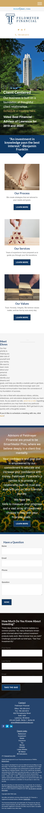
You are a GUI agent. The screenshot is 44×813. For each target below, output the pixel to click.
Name (4, 546)
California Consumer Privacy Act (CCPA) (18, 786)
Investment (22, 736)
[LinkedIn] (22, 29)
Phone (4, 570)
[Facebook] (24, 29)
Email (4, 558)
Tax (22, 743)
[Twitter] (18, 29)
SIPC (28, 799)
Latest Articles (22, 749)
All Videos (22, 751)
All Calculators (22, 754)
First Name (6, 648)
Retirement (22, 734)
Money (22, 745)
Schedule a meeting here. (19, 111)
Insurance (22, 740)
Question (5, 582)
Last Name (6, 661)
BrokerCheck (5, 761)
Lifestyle (22, 747)
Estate (22, 738)
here (2, 416)
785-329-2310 (23, 34)
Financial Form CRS (9, 756)
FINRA (25, 799)
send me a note (30, 400)
